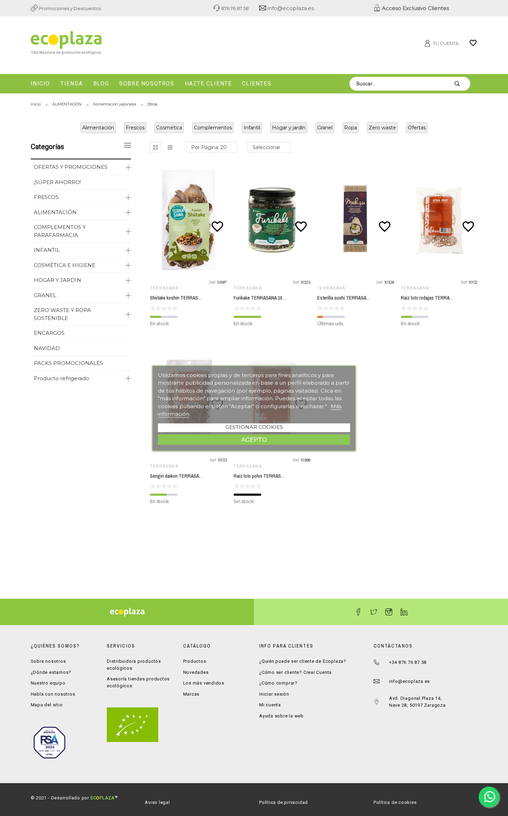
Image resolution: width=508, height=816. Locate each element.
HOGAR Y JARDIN (57, 280)
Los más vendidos (203, 683)
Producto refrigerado (61, 378)
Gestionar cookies (254, 427)
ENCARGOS (49, 333)
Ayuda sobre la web (281, 715)
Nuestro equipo (48, 683)
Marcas (191, 694)
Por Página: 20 (209, 147)
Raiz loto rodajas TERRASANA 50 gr (436, 297)
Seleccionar (266, 147)
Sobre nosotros (48, 661)
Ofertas (417, 128)
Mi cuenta (270, 704)
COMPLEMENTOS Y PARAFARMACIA (60, 231)
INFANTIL (47, 250)
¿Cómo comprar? (278, 683)
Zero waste (382, 128)
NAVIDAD (47, 348)
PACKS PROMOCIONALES (68, 363)
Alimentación (98, 128)
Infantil (252, 128)
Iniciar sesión (274, 694)
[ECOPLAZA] (102, 44)
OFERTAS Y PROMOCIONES (70, 167)
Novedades (196, 672)
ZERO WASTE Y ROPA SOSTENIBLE (62, 314)
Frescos (135, 128)
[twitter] (373, 612)
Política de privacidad (283, 802)
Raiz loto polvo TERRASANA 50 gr (267, 476)
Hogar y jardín (288, 128)
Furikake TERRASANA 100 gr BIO (266, 297)
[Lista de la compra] (473, 45)
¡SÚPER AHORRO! (57, 182)
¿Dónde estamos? (51, 672)
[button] (155, 147)
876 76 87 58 (234, 8)
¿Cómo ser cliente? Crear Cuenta (295, 672)
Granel (324, 128)
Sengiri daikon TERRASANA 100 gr (184, 476)
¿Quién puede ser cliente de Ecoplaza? (302, 661)
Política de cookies (395, 802)
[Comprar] (190, 220)
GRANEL (45, 295)
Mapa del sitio (47, 704)
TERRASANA (164, 288)
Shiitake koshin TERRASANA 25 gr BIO (187, 297)
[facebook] (358, 612)
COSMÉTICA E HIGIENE (64, 265)
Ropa (350, 128)
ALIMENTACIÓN (55, 212)
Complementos (213, 128)
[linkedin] (404, 612)
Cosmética (169, 128)
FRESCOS (46, 197)
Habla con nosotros (53, 694)
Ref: (213, 282)
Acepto (254, 439)
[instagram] (389, 612)
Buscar (461, 84)
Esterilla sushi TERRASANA (344, 297)
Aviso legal (157, 802)
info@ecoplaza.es (290, 8)
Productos (194, 661)
